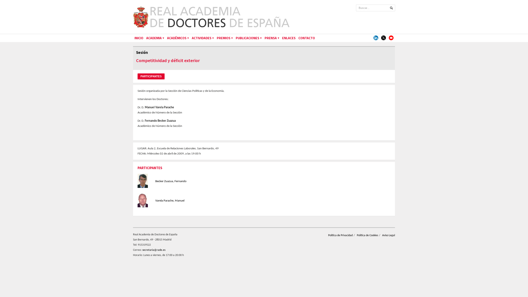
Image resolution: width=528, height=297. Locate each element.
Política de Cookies (367, 235)
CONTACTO (306, 37)
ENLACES (289, 37)
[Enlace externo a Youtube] (391, 38)
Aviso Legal (388, 235)
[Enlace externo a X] (383, 38)
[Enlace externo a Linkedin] (376, 38)
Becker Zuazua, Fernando (170, 181)
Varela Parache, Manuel (169, 200)
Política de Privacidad (340, 235)
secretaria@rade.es (153, 250)
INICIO (138, 37)
